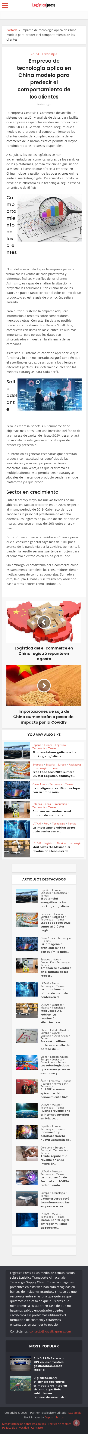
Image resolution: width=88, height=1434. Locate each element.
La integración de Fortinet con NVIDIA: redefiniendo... (55, 1181)
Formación (60, 1083)
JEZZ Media (75, 1413)
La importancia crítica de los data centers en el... (53, 829)
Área (43, 1081)
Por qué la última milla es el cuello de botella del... (55, 1045)
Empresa (37, 764)
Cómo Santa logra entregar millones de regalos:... (55, 1224)
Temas (52, 748)
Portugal (46, 1150)
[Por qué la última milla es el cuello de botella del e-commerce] (28, 1036)
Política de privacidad (15, 1428)
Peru (46, 823)
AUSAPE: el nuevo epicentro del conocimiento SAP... (55, 1093)
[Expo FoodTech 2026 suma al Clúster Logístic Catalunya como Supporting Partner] (28, 920)
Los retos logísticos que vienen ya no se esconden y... (55, 1069)
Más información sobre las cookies (24, 1424)
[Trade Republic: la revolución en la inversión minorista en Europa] (28, 1153)
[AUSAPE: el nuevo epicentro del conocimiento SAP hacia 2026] (28, 1086)
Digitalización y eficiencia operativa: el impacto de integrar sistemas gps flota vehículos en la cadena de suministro (50, 1387)
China (35, 54)
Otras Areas (39, 784)
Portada (12, 30)
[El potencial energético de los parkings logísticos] (28, 896)
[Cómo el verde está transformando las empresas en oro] (28, 1198)
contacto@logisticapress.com (50, 1331)
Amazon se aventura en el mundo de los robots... (51, 813)
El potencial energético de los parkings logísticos (54, 754)
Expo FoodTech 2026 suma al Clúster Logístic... (56, 926)
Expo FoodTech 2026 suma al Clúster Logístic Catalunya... (53, 774)
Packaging (75, 764)
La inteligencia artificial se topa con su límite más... (56, 790)
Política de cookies (59, 1424)
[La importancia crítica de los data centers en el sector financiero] (28, 989)
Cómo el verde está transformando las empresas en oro (55, 1202)
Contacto (37, 1428)
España (36, 745)
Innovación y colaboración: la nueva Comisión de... (56, 1136)
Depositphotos (54, 1417)
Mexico (61, 843)
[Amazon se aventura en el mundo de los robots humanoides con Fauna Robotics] (28, 965)
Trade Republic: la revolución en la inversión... (54, 1160)
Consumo (46, 1147)
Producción (60, 804)
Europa (48, 745)
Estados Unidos (41, 804)
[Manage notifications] (76, 1422)
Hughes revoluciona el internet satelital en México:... (55, 1114)
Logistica (60, 745)
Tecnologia (49, 54)
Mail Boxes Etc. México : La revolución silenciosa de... (51, 849)
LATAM (36, 823)
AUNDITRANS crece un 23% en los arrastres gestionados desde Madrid (50, 1364)
